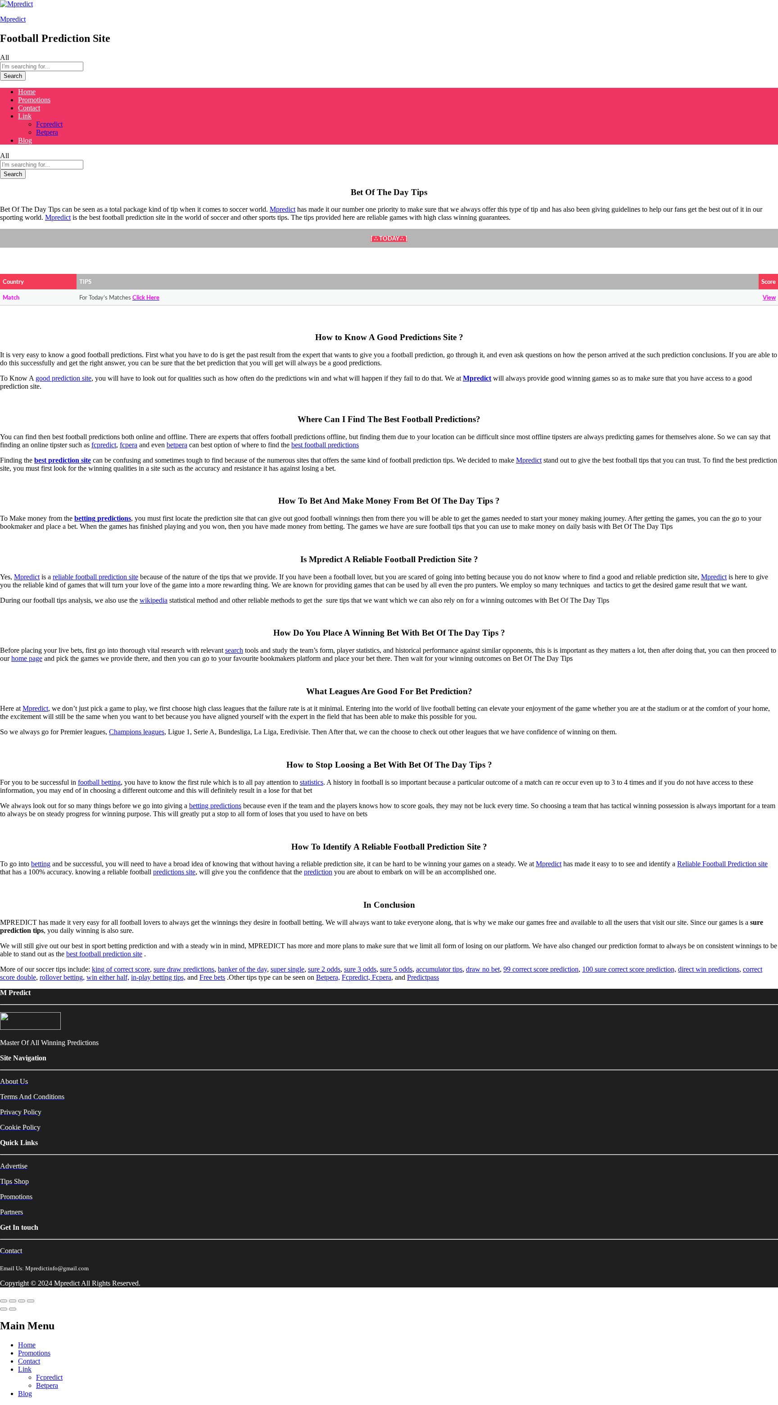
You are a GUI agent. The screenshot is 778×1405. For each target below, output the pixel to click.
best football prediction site (104, 954)
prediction (318, 872)
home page (26, 658)
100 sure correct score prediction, (629, 969)
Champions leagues (136, 732)
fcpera (128, 445)
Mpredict (13, 19)
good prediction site (63, 378)
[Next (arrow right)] (12, 1309)
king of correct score (121, 969)
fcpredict (103, 445)
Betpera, (328, 977)
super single (287, 969)
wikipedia (153, 600)
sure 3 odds (360, 969)
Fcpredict (49, 124)
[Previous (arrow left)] (3, 1309)
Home (27, 91)
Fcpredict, (357, 977)
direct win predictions (708, 969)
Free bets (212, 977)
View (769, 298)
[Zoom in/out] (30, 1301)
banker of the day (242, 969)
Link (25, 1369)
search (234, 650)
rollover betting (61, 977)
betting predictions (215, 805)
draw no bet (483, 969)
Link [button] (25, 116)
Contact (29, 108)
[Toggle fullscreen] (21, 1301)
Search (13, 76)
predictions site (174, 872)
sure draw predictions (184, 969)
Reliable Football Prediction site (722, 864)
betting (40, 864)
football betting (99, 782)
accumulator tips (439, 969)
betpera (177, 445)
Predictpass (423, 977)
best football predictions (325, 445)
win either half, (107, 977)
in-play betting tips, (158, 977)
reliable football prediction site (95, 577)
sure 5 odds (396, 969)
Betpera (47, 132)
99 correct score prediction (541, 969)
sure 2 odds (324, 969)
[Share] (12, 1301)
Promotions (34, 100)
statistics (311, 782)
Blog (25, 140)
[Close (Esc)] (3, 1301)
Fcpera (381, 977)
